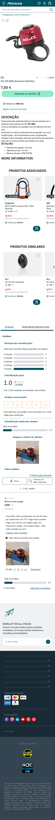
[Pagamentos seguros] (18, 700)
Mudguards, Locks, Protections (16, 15)
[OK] (48, 642)
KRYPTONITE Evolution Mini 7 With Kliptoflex (19, 207)
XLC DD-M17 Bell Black (14, 282)
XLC (2, 77)
